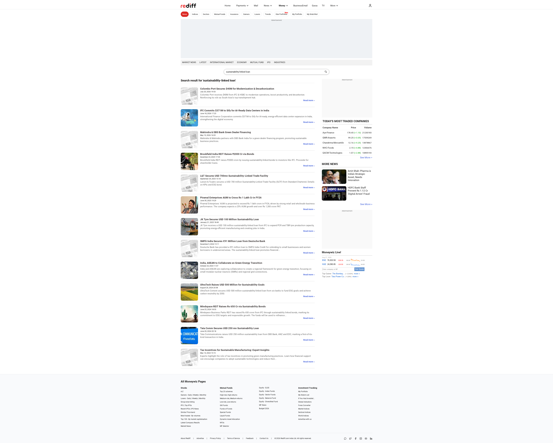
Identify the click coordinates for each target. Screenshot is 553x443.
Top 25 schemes (226, 392)
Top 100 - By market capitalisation (194, 419)
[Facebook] (355, 438)
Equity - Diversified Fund (268, 402)
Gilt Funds (224, 405)
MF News (262, 405)
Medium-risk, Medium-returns (231, 398)
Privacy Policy (215, 438)
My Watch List (303, 395)
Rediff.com (285, 438)
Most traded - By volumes (190, 416)
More (332, 5)
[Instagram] (361, 438)
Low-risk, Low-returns (228, 402)
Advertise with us (304, 419)
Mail (256, 5)
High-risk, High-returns (228, 395)
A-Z (182, 392)
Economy (242, 62)
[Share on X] (350, 438)
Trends (268, 14)
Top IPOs (188, 405)
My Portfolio (297, 14)
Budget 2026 (264, 409)
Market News (189, 62)
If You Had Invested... (306, 398)
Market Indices (303, 409)
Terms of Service (233, 438)
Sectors (206, 14)
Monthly (203, 395)
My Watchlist (312, 14)
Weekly (196, 395)
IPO (268, 62)
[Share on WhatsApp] (345, 438)
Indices (195, 14)
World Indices (303, 416)
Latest (202, 62)
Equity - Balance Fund (267, 398)
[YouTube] (366, 438)
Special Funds (225, 412)
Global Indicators (304, 402)
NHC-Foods (328, 148)
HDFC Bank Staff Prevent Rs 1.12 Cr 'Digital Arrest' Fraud (359, 190)
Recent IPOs (185, 409)
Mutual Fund (257, 62)
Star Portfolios (281, 14)
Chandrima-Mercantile (333, 142)
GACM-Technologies (332, 153)
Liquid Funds (225, 416)
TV (323, 5)
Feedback (249, 438)
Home (228, 5)
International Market (222, 62)
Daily (190, 395)
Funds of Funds (226, 409)
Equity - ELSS (264, 388)
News (266, 5)
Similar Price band (188, 412)
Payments (241, 5)
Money (282, 5)
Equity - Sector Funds (267, 395)
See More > (366, 157)
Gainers (246, 14)
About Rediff (185, 438)
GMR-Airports (329, 137)
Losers (257, 14)
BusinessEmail (300, 5)
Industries (279, 62)
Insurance (234, 14)
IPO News (195, 409)
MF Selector (224, 426)
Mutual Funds (219, 14)
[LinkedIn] (371, 438)
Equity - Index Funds (267, 391)
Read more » (309, 100)
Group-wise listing (188, 402)
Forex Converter (304, 405)
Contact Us (264, 438)
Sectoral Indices (304, 412)
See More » (366, 204)
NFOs (222, 423)
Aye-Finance (328, 132)
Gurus (315, 5)
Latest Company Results (190, 423)
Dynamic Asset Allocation (230, 419)
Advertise (200, 438)
